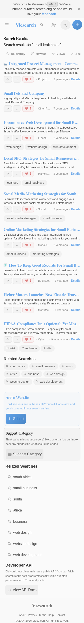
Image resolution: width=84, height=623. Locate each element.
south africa (17, 366)
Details (75, 79)
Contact (60, 615)
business (33, 374)
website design (37, 147)
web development (64, 147)
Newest (41, 54)
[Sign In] (65, 25)
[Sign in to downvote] (17, 79)
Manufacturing (47, 310)
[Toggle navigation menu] (7, 25)
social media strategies (21, 218)
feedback (49, 14)
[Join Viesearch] (54, 25)
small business (34, 182)
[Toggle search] (42, 25)
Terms (42, 615)
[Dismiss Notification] (79, 9)
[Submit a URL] (77, 25)
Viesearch (25, 25)
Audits (47, 348)
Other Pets (44, 108)
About (22, 615)
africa (13, 374)
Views (60, 54)
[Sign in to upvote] (8, 79)
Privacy (32, 615)
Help (51, 615)
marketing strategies (45, 254)
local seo (12, 182)
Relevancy (18, 54)
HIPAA (10, 348)
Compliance (29, 348)
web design (13, 147)
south (69, 366)
